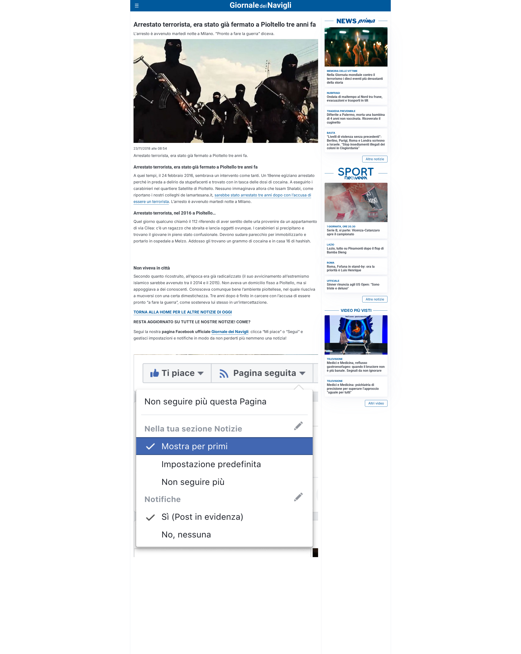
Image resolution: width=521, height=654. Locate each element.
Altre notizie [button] (375, 159)
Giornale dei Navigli (229, 331)
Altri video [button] (376, 403)
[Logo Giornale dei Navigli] (260, 6)
